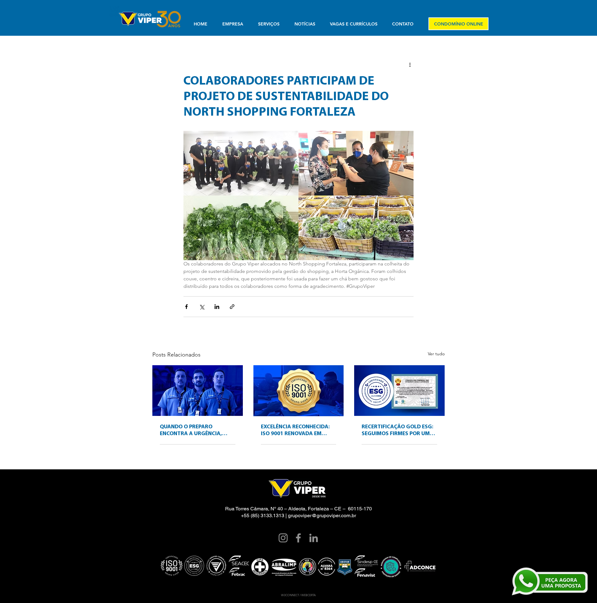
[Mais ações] (410, 64)
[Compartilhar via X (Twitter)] (202, 307)
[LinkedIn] (314, 538)
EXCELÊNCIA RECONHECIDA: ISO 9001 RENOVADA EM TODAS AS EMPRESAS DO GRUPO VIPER (295, 430)
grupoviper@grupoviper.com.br (322, 515)
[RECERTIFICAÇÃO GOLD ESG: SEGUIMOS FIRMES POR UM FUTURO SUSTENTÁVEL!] (399, 390)
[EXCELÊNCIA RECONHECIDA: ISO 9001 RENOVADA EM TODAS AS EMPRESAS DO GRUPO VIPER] (298, 390)
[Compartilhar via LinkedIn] (217, 307)
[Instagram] (283, 538)
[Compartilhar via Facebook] (186, 307)
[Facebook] (298, 538)
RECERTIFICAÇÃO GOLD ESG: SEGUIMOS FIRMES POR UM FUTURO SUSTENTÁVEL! (397, 430)
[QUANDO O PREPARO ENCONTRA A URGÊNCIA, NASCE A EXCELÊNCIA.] (197, 390)
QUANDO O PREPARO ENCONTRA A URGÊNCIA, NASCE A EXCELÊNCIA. (191, 430)
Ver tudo (436, 354)
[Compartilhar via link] (232, 307)
